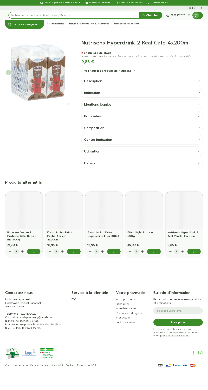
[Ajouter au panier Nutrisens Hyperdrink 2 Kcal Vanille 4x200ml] (194, 251)
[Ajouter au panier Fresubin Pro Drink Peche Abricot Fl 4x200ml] (73, 251)
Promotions (15, 31)
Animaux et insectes (26, 99)
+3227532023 (28, 314)
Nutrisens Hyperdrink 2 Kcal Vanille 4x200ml (183, 234)
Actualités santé (126, 308)
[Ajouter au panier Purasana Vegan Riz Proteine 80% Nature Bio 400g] (33, 251)
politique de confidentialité (175, 335)
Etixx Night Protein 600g (140, 234)
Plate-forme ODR (86, 365)
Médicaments (26, 106)
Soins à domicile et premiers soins (26, 89)
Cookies (70, 365)
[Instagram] (200, 352)
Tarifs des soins (125, 322)
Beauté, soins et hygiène (26, 40)
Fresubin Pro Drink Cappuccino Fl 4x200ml (103, 234)
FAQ (74, 299)
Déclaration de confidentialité (46, 365)
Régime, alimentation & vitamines (26, 52)
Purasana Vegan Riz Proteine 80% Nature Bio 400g (21, 236)
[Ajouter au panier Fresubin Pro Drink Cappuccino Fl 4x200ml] (114, 251)
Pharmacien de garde (129, 313)
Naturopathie (26, 81)
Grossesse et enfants (26, 64)
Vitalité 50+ (26, 73)
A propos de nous (127, 299)
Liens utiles (123, 304)
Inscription (178, 322)
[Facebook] (193, 352)
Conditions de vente (16, 365)
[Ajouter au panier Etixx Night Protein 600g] (154, 251)
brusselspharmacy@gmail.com (34, 317)
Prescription (123, 317)
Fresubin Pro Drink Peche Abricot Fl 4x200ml (59, 236)
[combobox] (73, 15)
